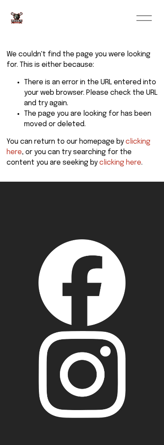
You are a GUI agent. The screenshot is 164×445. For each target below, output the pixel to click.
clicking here (120, 162)
